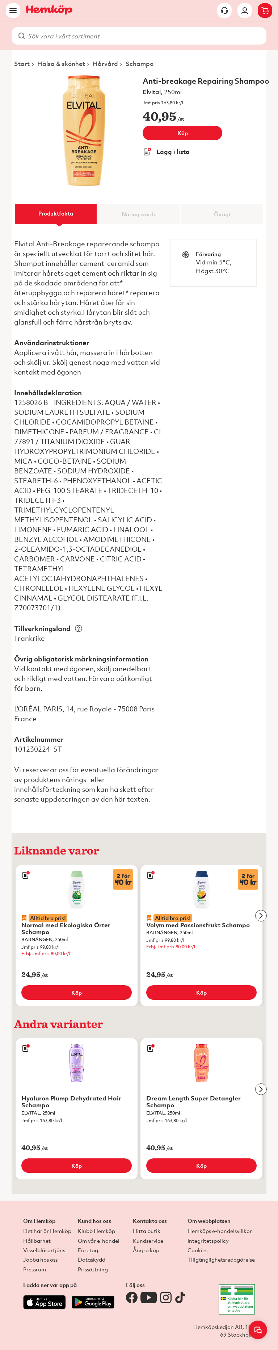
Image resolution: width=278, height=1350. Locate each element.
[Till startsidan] (49, 10)
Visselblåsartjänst (45, 1250)
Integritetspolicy (208, 1240)
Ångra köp (146, 1250)
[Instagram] (166, 1297)
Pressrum (34, 1269)
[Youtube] (148, 1297)
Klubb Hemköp (96, 1230)
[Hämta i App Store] (44, 1307)
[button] (258, 1330)
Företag (88, 1250)
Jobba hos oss (40, 1259)
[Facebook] (132, 1297)
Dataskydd (91, 1259)
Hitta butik (146, 1230)
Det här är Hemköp (47, 1230)
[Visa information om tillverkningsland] (78, 628)
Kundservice (148, 1240)
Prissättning (93, 1269)
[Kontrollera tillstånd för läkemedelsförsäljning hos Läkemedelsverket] (237, 1299)
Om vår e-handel (98, 1240)
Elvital (152, 92)
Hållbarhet (37, 1240)
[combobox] (143, 36)
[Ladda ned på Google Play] (93, 1307)
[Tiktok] (180, 1297)
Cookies (197, 1250)
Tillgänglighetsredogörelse (221, 1259)
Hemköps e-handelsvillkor (220, 1230)
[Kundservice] (224, 10)
